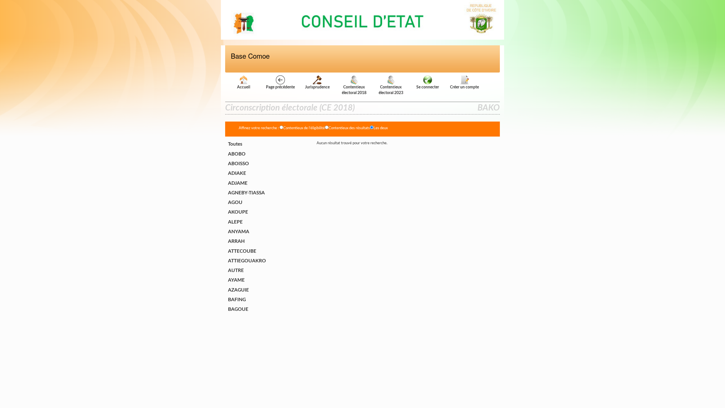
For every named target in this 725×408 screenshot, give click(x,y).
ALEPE (235, 222)
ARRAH (236, 241)
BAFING (237, 299)
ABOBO (237, 154)
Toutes (235, 144)
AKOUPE (238, 212)
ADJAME (238, 183)
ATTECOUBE (242, 251)
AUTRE (236, 270)
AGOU (235, 202)
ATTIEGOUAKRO (247, 260)
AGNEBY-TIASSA (246, 192)
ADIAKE (237, 173)
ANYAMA (238, 231)
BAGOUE (238, 309)
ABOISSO (238, 163)
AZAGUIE (238, 290)
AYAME (236, 280)
